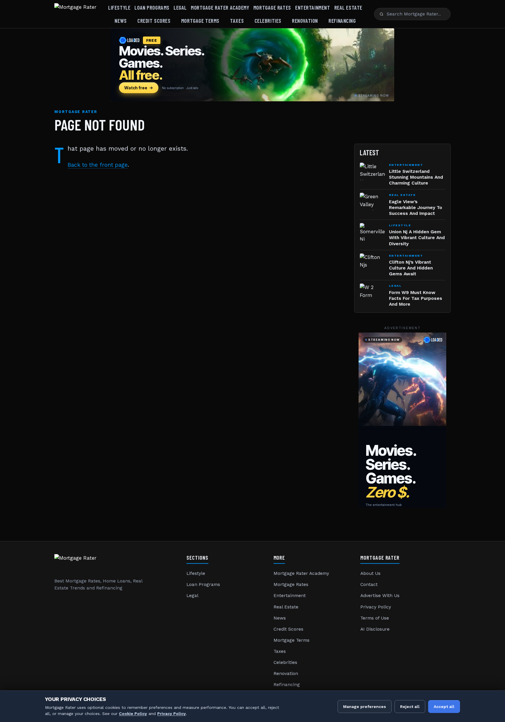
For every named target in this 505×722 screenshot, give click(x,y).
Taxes (237, 20)
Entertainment (312, 7)
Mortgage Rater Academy (220, 7)
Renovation (305, 20)
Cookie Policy (133, 713)
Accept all (444, 706)
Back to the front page (98, 164)
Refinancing (342, 20)
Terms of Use (374, 618)
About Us (370, 573)
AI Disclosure (375, 629)
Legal (180, 7)
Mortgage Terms (200, 20)
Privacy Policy (375, 607)
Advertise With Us (379, 595)
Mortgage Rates (272, 7)
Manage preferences (364, 706)
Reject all (410, 706)
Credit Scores (153, 20)
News (121, 20)
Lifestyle (119, 7)
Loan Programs (151, 7)
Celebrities (268, 20)
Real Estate (348, 7)
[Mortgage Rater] (75, 14)
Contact (369, 584)
